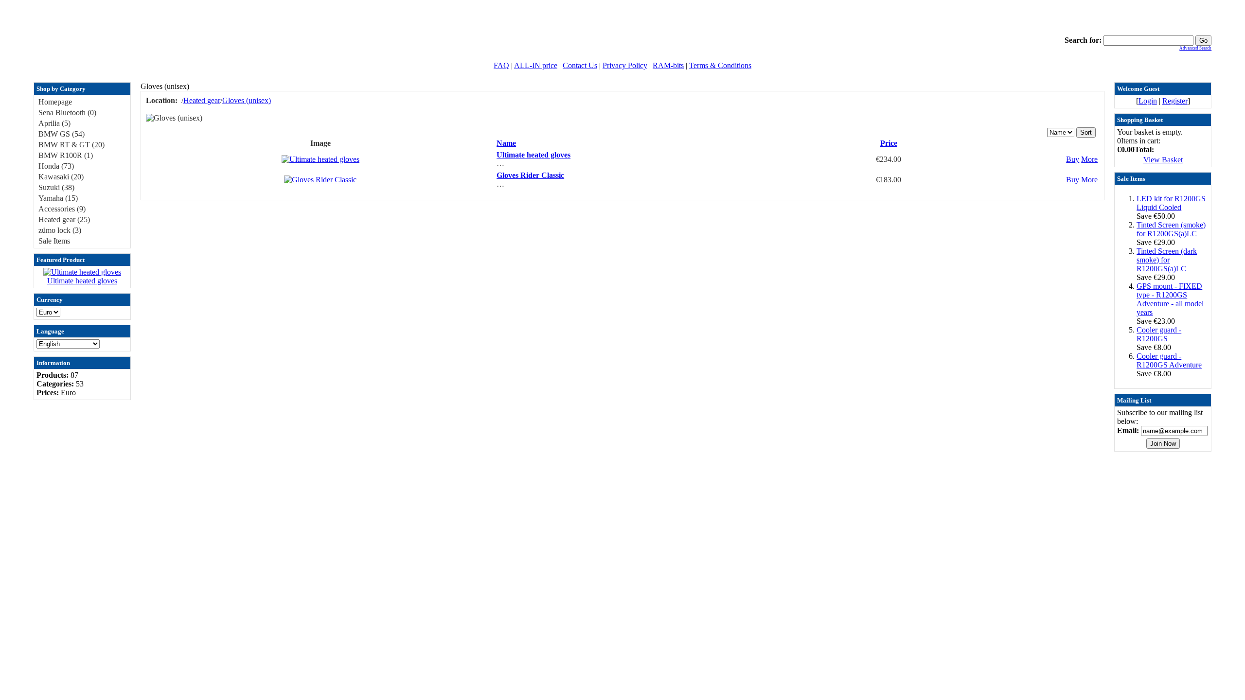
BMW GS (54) (61, 134)
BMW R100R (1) (65, 155)
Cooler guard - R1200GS (1159, 334)
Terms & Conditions (720, 65)
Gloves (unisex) (246, 100)
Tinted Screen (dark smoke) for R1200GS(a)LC (1167, 260)
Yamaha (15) (58, 198)
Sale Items (54, 241)
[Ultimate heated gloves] (82, 272)
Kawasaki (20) (61, 177)
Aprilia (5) (54, 123)
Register (1175, 101)
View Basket (1163, 160)
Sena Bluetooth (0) (67, 112)
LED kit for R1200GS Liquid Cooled (1171, 202)
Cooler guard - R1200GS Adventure (1169, 360)
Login (1147, 101)
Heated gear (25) (64, 219)
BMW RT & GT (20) (71, 144)
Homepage (55, 102)
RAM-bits (668, 65)
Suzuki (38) (56, 187)
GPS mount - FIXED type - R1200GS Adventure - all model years (1170, 299)
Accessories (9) (62, 209)
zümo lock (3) (59, 230)
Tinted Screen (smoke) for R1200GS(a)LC (1171, 229)
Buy (1072, 159)
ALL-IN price (535, 65)
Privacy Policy (625, 65)
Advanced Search (1195, 48)
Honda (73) (56, 166)
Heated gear (201, 100)
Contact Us (580, 65)
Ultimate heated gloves (82, 281)
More (1089, 159)
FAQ (501, 65)
